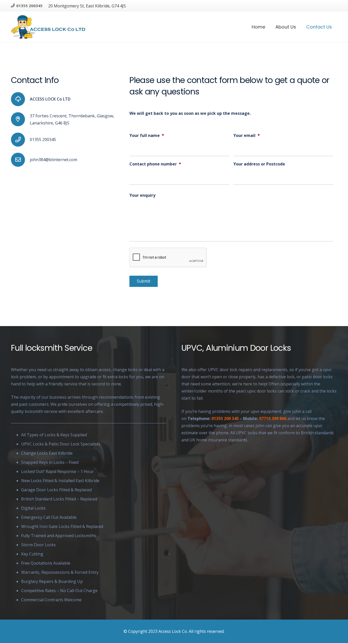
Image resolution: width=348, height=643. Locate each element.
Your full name (146, 135)
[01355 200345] (20, 140)
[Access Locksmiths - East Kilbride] (48, 27)
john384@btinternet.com (53, 159)
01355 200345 (43, 139)
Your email (246, 135)
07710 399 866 (272, 418)
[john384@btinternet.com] (20, 160)
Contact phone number (155, 164)
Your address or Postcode (259, 164)
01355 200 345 (225, 418)
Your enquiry (142, 195)
